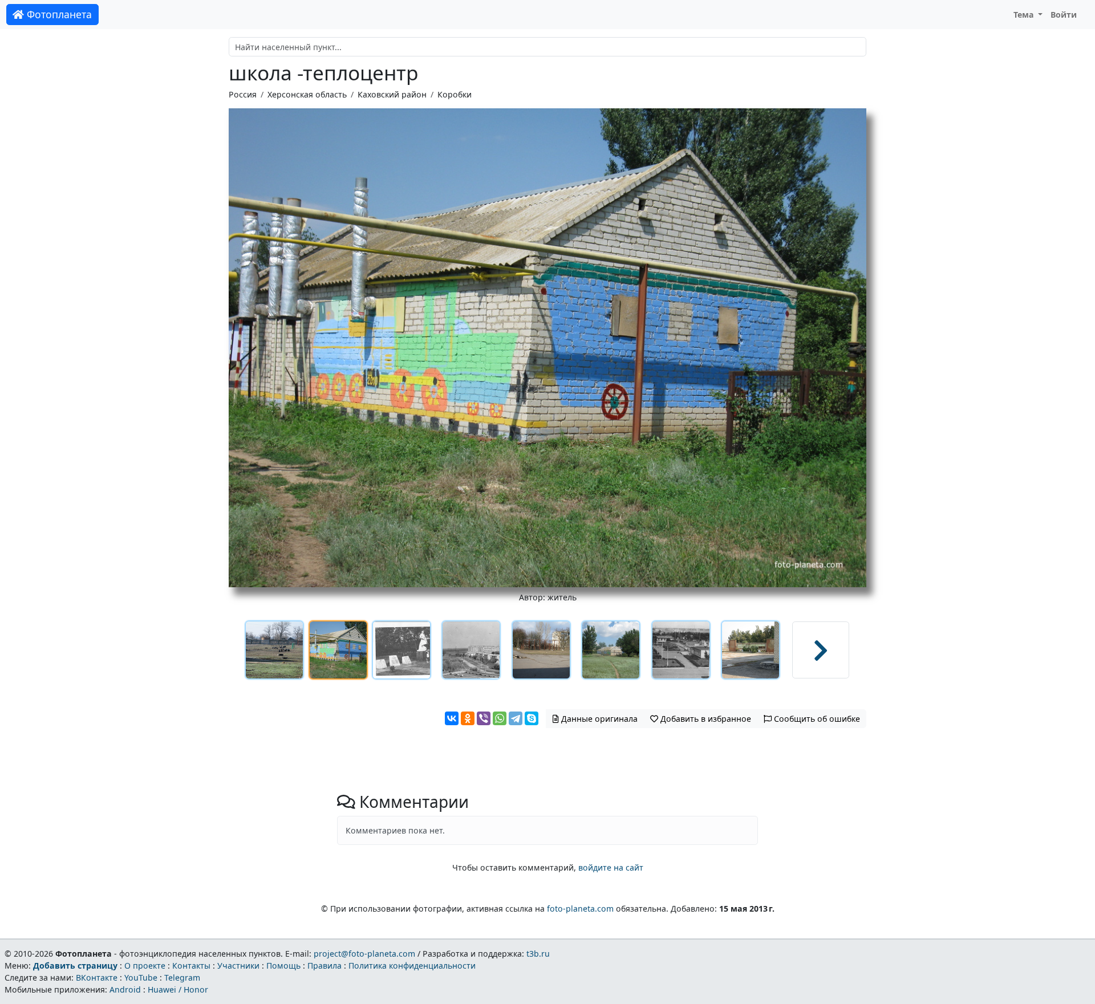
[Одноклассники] (467, 718)
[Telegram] (515, 718)
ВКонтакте (96, 977)
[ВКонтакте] (452, 718)
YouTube (140, 977)
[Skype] (531, 718)
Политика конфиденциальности (412, 965)
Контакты (191, 965)
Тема (1024, 14)
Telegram (182, 977)
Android (125, 989)
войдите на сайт (610, 867)
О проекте (144, 965)
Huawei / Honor (178, 989)
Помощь (283, 965)
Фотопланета (58, 14)
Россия (243, 94)
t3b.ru (538, 953)
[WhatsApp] (499, 718)
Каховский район (392, 94)
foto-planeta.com (580, 908)
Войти (1064, 14)
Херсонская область (307, 94)
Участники (238, 965)
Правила (324, 965)
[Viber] (483, 718)
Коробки (454, 94)
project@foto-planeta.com (364, 953)
